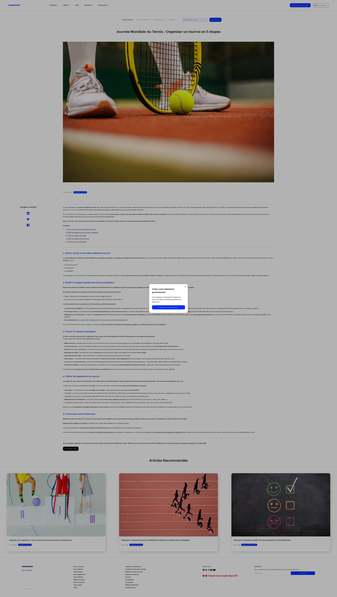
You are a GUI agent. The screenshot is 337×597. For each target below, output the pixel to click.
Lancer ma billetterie (168, 307)
